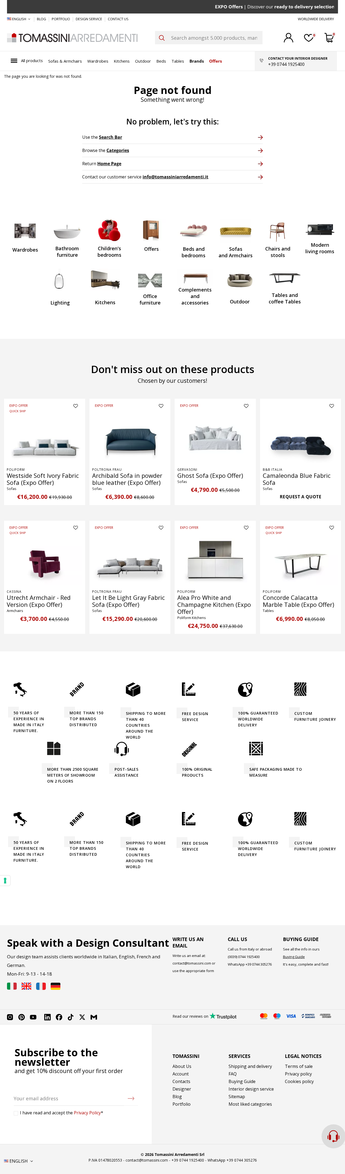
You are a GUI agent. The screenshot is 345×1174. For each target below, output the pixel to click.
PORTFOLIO (61, 18)
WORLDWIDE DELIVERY (316, 18)
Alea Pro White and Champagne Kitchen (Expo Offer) (214, 604)
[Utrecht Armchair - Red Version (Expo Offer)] (44, 559)
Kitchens (105, 302)
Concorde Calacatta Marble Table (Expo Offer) (298, 600)
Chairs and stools (277, 251)
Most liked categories (250, 1104)
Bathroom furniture (67, 251)
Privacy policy (298, 1074)
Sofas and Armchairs (236, 252)
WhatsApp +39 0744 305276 (232, 1160)
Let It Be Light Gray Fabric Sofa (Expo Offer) (128, 600)
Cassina (14, 591)
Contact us (118, 18)
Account (180, 1074)
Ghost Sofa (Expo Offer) (210, 475)
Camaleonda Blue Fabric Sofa (296, 478)
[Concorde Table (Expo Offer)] (301, 559)
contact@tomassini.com (191, 963)
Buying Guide (294, 956)
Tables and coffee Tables (285, 298)
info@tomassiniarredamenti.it (175, 177)
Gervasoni (187, 469)
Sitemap (237, 1096)
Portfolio (181, 1104)
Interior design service (251, 1089)
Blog (177, 1096)
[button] (27, 61)
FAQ (233, 1074)
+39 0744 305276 (259, 964)
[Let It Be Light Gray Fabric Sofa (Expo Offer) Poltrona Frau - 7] (130, 559)
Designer (181, 1089)
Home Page (109, 164)
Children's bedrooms (109, 251)
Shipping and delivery (250, 1066)
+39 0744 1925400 (187, 1160)
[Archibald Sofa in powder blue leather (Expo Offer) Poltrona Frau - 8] (130, 437)
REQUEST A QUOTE (301, 497)
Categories (117, 150)
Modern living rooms (319, 248)
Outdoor (240, 301)
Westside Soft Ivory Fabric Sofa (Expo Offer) (43, 478)
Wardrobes (25, 249)
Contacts (181, 1081)
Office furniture (150, 299)
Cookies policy (299, 1081)
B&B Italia (272, 469)
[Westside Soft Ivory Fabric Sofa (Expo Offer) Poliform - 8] (44, 437)
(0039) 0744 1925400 (244, 956)
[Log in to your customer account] (288, 37)
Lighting (60, 302)
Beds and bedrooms (193, 252)
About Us (181, 1066)
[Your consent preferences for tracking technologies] (5, 880)
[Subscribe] (131, 1098)
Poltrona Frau (107, 469)
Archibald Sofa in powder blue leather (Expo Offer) (127, 478)
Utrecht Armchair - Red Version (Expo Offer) (39, 600)
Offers (151, 249)
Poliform (16, 469)
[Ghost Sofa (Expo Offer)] (215, 437)
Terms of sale (299, 1066)
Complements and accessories (195, 296)
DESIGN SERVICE (89, 18)
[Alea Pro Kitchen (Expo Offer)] (215, 559)
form (209, 970)
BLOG (42, 18)
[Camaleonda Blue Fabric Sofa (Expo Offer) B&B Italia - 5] (301, 437)
